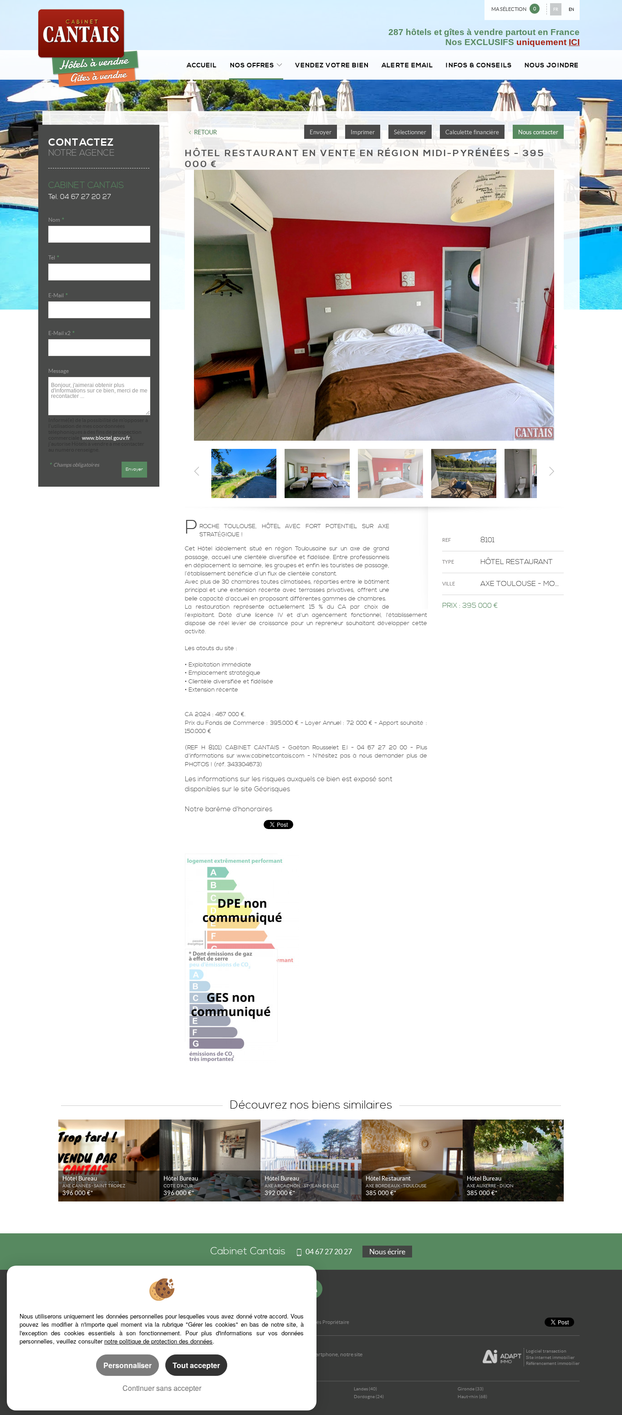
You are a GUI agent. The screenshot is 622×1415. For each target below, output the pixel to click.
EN (571, 9)
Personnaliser (127, 1365)
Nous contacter (538, 132)
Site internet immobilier (550, 1357)
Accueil (202, 65)
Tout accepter (196, 1365)
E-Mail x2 (61, 333)
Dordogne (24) (369, 1396)
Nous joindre (552, 65)
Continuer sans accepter (161, 1388)
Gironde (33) (471, 1388)
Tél (53, 257)
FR (555, 9)
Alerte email (407, 65)
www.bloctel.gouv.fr (106, 438)
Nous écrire (387, 1251)
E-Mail (58, 295)
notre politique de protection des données (158, 1341)
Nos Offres (252, 65)
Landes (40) (365, 1388)
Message (58, 371)
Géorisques (272, 789)
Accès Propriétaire (329, 1322)
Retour (205, 132)
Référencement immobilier (553, 1363)
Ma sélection (513, 9)
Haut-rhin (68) (472, 1396)
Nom (56, 220)
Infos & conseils (478, 65)
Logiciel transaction (546, 1351)
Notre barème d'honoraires (229, 809)
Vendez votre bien (332, 65)
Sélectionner (410, 132)
